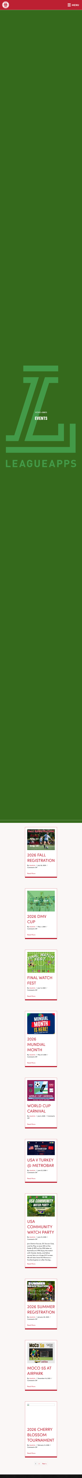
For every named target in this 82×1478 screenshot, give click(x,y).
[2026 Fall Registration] (41, 839)
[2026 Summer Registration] (41, 1291)
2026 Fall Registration (41, 857)
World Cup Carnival (39, 1108)
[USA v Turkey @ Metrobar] (41, 1148)
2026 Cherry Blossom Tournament (40, 1434)
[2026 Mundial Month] (41, 1023)
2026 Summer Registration (41, 1309)
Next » (44, 1463)
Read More (31, 873)
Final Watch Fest (39, 980)
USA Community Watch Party (40, 1226)
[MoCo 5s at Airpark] (41, 1352)
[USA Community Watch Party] (41, 1206)
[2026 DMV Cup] (41, 901)
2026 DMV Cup (36, 918)
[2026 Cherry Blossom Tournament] (41, 1414)
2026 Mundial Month (36, 1044)
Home (38, 412)
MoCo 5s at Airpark (39, 1370)
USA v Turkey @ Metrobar (40, 1162)
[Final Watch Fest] (41, 962)
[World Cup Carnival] (41, 1090)
